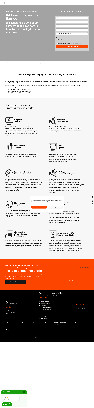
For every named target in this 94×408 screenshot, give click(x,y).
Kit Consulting (55, 153)
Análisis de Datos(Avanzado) (20, 147)
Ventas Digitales (60, 147)
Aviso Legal (8, 322)
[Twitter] (78, 308)
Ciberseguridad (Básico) (19, 204)
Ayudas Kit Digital (79, 302)
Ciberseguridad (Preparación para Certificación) (20, 234)
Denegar (55, 207)
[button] (62, 198)
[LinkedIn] (80, 308)
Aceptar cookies (39, 207)
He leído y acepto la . (70, 43)
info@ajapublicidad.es (80, 305)
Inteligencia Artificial (17, 121)
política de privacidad (76, 43)
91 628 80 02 (8, 314)
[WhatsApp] (82, 308)
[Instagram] (84, 308)
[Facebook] (76, 308)
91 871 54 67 (8, 307)
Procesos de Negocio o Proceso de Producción (22, 173)
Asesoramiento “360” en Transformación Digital (66, 234)
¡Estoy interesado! (16, 282)
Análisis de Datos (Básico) (62, 121)
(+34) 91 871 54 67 (80, 304)
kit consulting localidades (16, 11)
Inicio (7, 11)
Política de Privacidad (10, 323)
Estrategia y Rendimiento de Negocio (66, 173)
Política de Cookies (9, 325)
